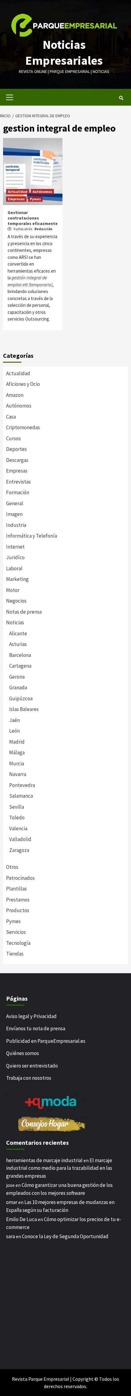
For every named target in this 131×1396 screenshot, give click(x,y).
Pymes (35, 199)
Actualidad (17, 191)
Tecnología (18, 943)
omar (11, 1202)
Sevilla (16, 806)
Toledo (17, 817)
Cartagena (20, 665)
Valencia (18, 828)
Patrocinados (20, 878)
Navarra (17, 774)
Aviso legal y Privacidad (31, 1016)
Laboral (14, 568)
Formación (17, 492)
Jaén (14, 720)
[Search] (121, 98)
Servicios (16, 932)
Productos (17, 910)
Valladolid (20, 839)
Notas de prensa (24, 611)
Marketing (17, 579)
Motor (12, 590)
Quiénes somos (22, 1053)
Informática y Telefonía (31, 535)
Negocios (16, 600)
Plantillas (16, 888)
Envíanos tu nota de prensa (35, 1028)
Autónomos (42, 191)
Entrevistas (18, 481)
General (14, 503)
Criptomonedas (23, 427)
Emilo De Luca (21, 1219)
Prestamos (18, 899)
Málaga (17, 752)
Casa (11, 416)
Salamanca (21, 795)
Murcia (16, 763)
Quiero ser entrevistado (32, 1065)
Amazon (14, 395)
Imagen (14, 514)
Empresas (16, 199)
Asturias (18, 644)
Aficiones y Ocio (23, 384)
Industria (16, 525)
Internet (15, 546)
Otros (12, 867)
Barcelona (20, 655)
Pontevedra (22, 785)
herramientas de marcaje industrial (44, 1160)
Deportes (16, 449)
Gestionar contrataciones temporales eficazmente (33, 218)
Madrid (17, 741)
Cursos (13, 438)
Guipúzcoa (21, 698)
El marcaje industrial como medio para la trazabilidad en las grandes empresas (59, 1168)
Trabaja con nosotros (28, 1078)
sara (10, 1236)
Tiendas (14, 953)
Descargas (17, 460)
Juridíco (15, 557)
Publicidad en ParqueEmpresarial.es (45, 1041)
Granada (18, 687)
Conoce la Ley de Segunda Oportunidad (65, 1236)
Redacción (43, 229)
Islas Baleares (24, 709)
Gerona (17, 676)
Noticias (15, 622)
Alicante (18, 633)
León (14, 730)
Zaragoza (19, 850)
